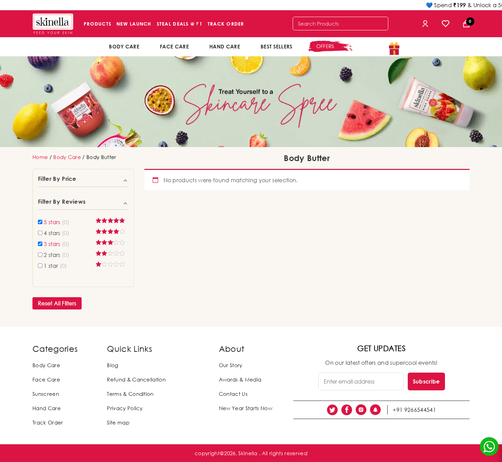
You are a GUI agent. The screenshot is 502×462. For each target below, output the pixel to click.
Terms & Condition (130, 394)
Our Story (230, 365)
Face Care (174, 46)
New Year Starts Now (245, 408)
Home (40, 157)
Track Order (226, 24)
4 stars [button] (56, 233)
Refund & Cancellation (136, 379)
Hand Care (224, 46)
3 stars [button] (56, 244)
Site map (118, 422)
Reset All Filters (57, 303)
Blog (112, 365)
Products (97, 24)
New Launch (134, 24)
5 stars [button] (56, 222)
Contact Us (233, 394)
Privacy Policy (124, 408)
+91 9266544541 (414, 409)
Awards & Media (240, 379)
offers (325, 46)
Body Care (124, 46)
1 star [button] (55, 265)
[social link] (332, 409)
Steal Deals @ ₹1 (180, 24)
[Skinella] (52, 23)
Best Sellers (277, 46)
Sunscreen (45, 394)
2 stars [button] (56, 254)
